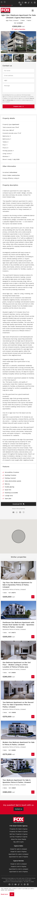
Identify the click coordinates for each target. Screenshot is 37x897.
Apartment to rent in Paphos (18, 871)
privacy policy (10, 100)
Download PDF (17, 504)
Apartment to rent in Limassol (18, 869)
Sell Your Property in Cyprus (18, 834)
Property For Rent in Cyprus (18, 831)
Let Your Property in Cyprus (18, 836)
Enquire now (18, 106)
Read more (4, 894)
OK (12, 894)
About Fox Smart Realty (18, 839)
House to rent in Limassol (18, 864)
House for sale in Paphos (18, 851)
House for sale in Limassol (18, 849)
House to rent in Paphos (18, 866)
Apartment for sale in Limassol (18, 854)
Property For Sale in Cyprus (18, 829)
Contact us (18, 809)
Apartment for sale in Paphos (18, 857)
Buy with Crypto (19, 842)
